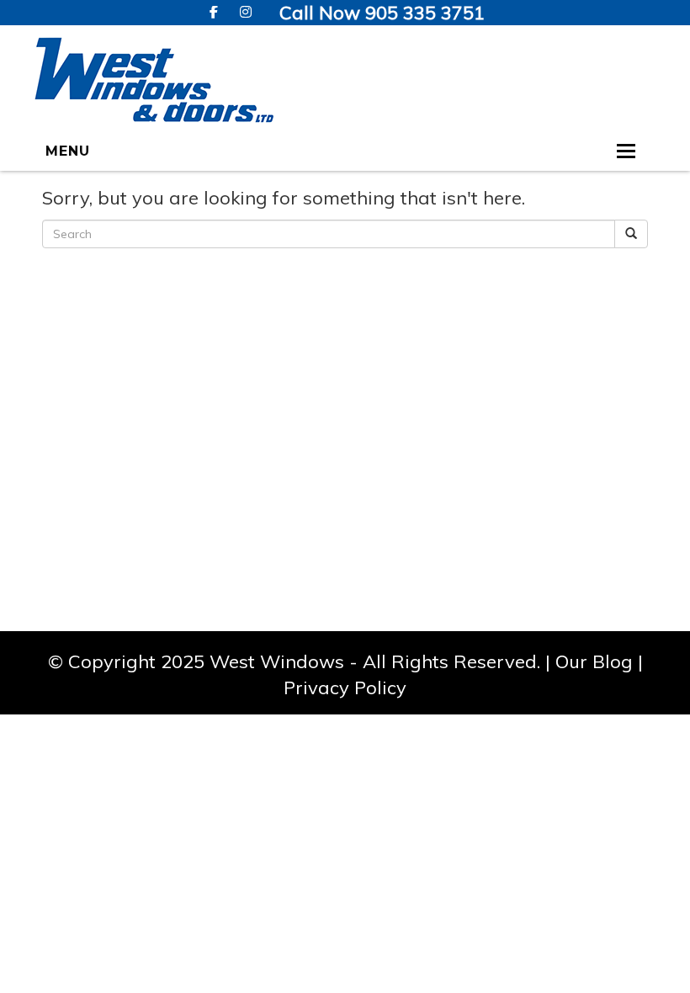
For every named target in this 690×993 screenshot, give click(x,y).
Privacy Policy (345, 687)
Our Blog (594, 661)
